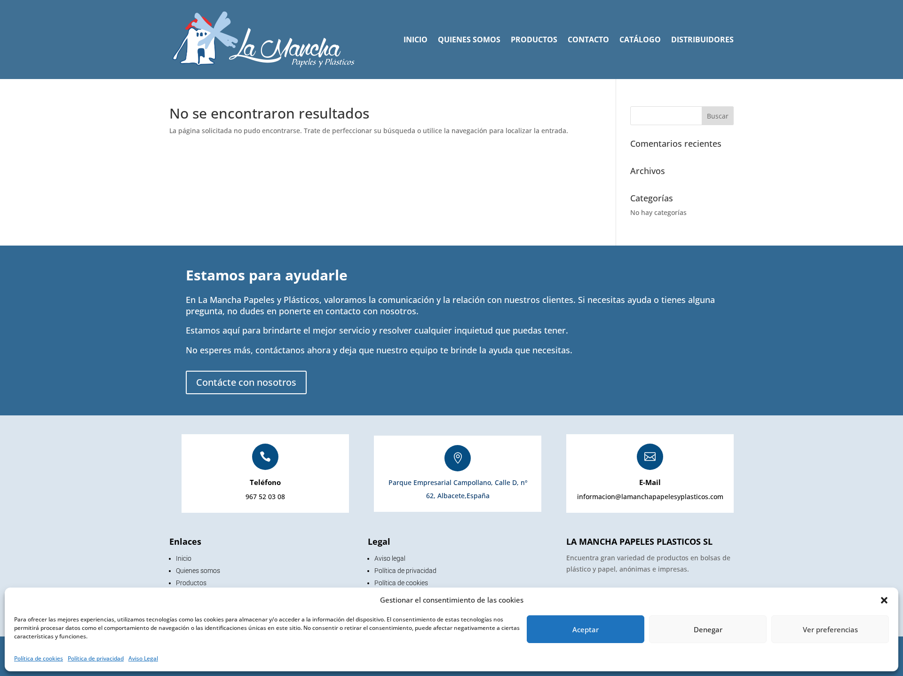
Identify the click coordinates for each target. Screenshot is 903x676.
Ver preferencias (830, 629)
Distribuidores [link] (702, 39)
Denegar (708, 629)
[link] (263, 39)
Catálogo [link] (640, 39)
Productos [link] (534, 39)
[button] (884, 600)
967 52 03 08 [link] (265, 496)
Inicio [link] (416, 39)
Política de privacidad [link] (96, 658)
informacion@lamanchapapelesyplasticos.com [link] (650, 496)
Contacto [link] (588, 39)
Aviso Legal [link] (143, 658)
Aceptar (585, 629)
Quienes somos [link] (469, 39)
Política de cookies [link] (38, 658)
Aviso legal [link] (389, 558)
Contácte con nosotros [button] (246, 382)
